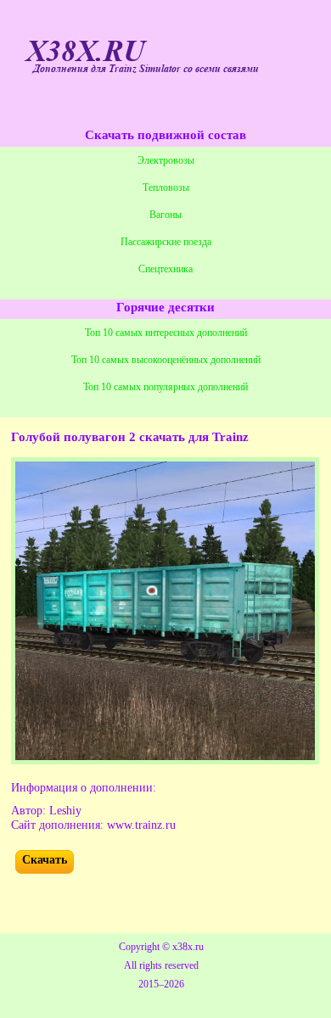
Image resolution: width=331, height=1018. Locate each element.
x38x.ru (188, 947)
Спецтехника (165, 269)
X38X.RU (85, 52)
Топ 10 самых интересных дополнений (166, 332)
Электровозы (165, 160)
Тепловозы (166, 187)
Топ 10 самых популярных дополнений (165, 387)
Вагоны (165, 215)
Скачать (44, 859)
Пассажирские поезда (166, 242)
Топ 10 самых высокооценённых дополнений (166, 360)
